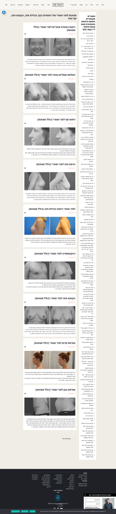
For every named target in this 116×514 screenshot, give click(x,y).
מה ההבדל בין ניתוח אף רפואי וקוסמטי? (87, 187)
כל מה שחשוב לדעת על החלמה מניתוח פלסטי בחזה (87, 178)
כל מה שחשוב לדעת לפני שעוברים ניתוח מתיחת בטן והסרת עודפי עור (87, 257)
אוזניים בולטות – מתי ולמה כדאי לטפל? (87, 376)
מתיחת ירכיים (46, 477)
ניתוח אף (59, 481)
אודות (43, 5)
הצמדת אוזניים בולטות (87, 423)
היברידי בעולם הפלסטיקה (89, 203)
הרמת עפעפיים (58, 479)
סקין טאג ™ (73, 5)
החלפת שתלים (46, 483)
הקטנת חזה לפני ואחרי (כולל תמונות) (87, 446)
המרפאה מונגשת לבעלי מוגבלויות (82, 485)
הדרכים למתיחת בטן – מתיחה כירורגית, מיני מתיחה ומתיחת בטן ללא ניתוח (87, 154)
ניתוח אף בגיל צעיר (88, 107)
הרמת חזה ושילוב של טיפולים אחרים (87, 400)
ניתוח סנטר (59, 477)
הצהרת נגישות (70, 489)
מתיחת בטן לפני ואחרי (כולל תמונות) (87, 456)
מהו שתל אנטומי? (88, 220)
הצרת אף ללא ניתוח (88, 33)
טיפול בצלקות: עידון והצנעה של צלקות (88, 385)
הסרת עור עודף (46, 479)
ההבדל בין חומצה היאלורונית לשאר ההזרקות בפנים (88, 92)
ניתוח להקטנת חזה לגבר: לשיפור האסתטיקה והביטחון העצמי (87, 146)
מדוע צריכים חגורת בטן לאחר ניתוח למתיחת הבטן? (87, 283)
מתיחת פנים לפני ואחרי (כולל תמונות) (87, 451)
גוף (87, 5)
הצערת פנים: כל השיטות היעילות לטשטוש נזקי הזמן (86, 133)
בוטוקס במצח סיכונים (87, 54)
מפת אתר (71, 487)
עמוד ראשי (74, 438)
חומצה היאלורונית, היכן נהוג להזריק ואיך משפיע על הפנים (86, 139)
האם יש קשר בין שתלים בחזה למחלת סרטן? (86, 211)
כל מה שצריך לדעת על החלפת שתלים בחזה (87, 103)
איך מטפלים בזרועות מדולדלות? (87, 395)
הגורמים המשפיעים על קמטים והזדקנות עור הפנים (87, 276)
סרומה (91, 71)
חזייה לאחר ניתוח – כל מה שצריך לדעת (87, 47)
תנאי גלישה (70, 479)
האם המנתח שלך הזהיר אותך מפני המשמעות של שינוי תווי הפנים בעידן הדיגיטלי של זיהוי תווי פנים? (86, 247)
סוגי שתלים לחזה (88, 413)
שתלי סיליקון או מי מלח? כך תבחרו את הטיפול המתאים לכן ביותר (88, 297)
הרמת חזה (35, 479)
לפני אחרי (35, 5)
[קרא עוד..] (34, 155)
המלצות (28, 5)
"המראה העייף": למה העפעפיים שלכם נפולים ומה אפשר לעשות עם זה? (86, 311)
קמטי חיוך (90, 74)
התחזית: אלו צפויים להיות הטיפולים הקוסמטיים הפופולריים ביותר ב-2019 (87, 268)
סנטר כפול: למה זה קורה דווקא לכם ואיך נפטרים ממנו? (86, 318)
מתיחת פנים (58, 475)
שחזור (81, 5)
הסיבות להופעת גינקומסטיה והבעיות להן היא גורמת (87, 370)
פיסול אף (90, 60)
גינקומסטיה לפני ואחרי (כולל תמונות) (87, 441)
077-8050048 (84, 480)
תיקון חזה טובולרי (88, 207)
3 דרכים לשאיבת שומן (87, 96)
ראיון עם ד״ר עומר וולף (87, 51)
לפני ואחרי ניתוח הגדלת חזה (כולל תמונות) (87, 437)
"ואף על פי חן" (89, 416)
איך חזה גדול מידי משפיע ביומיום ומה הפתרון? (88, 123)
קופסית (91, 79)
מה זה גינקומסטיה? (88, 82)
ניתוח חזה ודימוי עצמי (87, 76)
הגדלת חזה (35, 475)
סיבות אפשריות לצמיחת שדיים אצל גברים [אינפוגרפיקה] (87, 198)
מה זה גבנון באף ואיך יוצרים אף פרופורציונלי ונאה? (87, 116)
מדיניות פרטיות (15, 511)
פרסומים (20, 5)
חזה (97, 5)
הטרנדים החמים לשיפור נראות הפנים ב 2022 (87, 86)
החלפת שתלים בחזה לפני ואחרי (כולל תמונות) (86, 240)
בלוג (49, 5)
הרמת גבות (90, 65)
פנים (91, 5)
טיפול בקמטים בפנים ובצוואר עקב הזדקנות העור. (87, 333)
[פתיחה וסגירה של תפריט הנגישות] (4, 12)
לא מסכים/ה (25, 511)
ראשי (103, 5)
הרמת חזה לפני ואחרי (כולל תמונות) (87, 432)
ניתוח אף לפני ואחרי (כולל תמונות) (88, 427)
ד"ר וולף (71, 483)
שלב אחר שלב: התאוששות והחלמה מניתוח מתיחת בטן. (88, 290)
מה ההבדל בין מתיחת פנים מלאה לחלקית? (87, 192)
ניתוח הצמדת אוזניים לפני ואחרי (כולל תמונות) (86, 235)
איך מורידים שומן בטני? (87, 328)
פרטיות (72, 481)
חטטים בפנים (89, 68)
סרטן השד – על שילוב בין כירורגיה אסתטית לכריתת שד (87, 363)
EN (7, 5)
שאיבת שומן (46, 481)
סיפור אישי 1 (89, 36)
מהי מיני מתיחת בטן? (87, 128)
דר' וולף (72, 485)
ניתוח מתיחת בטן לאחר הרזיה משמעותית (87, 390)
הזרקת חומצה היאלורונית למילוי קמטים (86, 339)
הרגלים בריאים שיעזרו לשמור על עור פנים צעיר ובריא (86, 229)
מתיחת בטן (47, 475)
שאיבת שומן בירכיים (87, 99)
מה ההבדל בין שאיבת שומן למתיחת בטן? (87, 304)
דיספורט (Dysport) (88, 57)
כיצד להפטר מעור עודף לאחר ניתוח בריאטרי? (87, 358)
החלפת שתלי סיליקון (87, 169)
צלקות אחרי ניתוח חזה (87, 62)
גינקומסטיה (59, 483)
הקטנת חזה (35, 477)
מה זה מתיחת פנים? (88, 183)
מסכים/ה (32, 511)
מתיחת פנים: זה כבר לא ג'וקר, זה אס (87, 40)
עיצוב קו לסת (89, 44)
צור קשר (12, 5)
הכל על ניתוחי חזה (88, 263)
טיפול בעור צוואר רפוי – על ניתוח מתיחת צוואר (87, 353)
